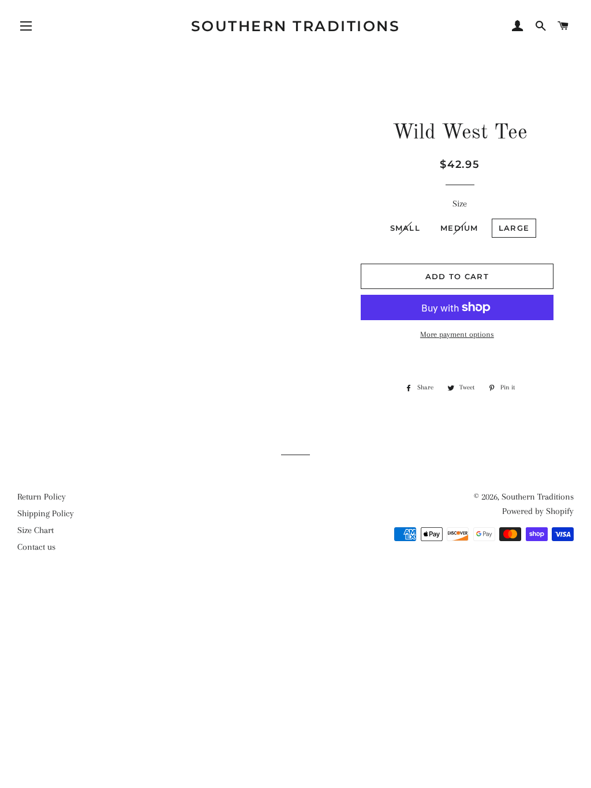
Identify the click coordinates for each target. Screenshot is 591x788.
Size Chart (35, 530)
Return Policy (41, 496)
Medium (459, 227)
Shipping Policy (45, 513)
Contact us (36, 547)
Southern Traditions (296, 26)
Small (405, 227)
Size (459, 203)
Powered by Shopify (538, 511)
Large (514, 227)
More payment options (457, 334)
